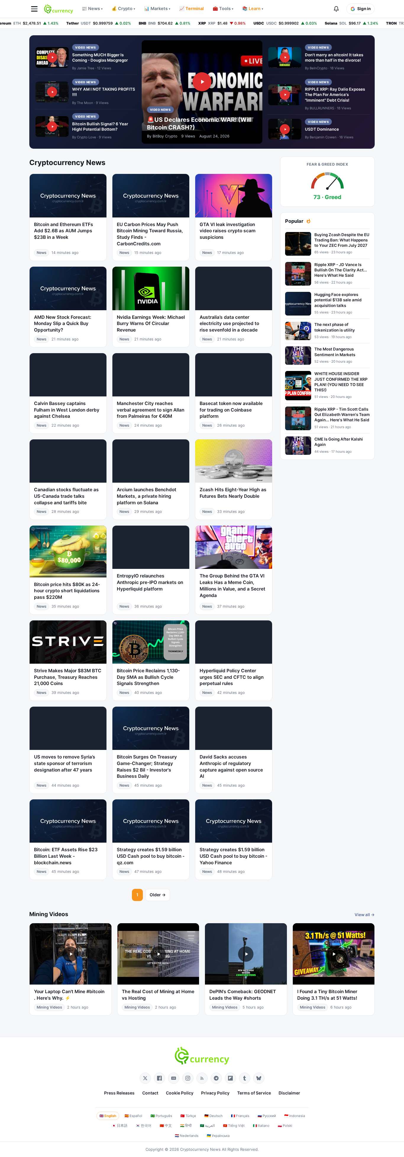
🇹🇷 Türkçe (188, 1116)
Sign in (364, 8)
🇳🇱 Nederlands (186, 1136)
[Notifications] (336, 9)
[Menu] (34, 8)
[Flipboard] (230, 1078)
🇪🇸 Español (133, 1116)
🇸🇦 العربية (207, 1126)
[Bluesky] (258, 1078)
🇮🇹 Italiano (261, 1126)
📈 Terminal (191, 8)
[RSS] (202, 1078)
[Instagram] (187, 1078)
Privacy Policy (215, 1092)
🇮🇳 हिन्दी (186, 1126)
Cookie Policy (179, 1092)
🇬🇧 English (107, 1116)
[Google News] (173, 1078)
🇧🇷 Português (161, 1116)
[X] (145, 1078)
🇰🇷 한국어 (143, 1126)
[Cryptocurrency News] (58, 9)
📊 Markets (157, 8)
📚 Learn (252, 8)
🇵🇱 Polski (285, 1126)
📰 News (92, 8)
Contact (150, 1092)
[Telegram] (216, 1078)
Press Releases (119, 1092)
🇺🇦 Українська (218, 1136)
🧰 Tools (223, 8)
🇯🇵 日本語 (119, 1126)
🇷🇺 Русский (267, 1116)
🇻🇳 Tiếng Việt (234, 1126)
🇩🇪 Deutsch (213, 1116)
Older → (158, 894)
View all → (365, 914)
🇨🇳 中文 (166, 1126)
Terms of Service (254, 1092)
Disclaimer (289, 1092)
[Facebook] (159, 1078)
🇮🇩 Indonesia (294, 1116)
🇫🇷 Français (240, 1116)
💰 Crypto (123, 8)
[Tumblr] (244, 1078)
